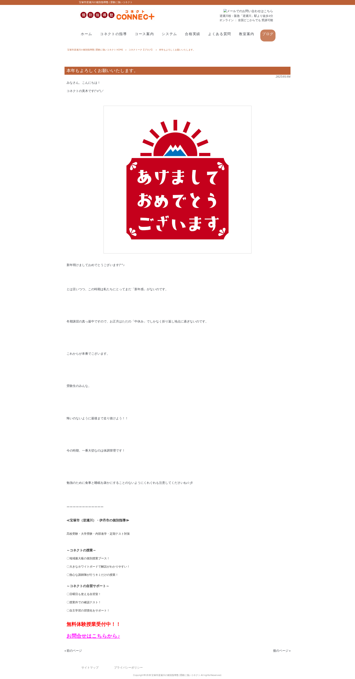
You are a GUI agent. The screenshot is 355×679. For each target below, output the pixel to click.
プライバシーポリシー (128, 667)
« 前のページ (73, 650)
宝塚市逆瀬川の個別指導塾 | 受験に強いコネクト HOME (95, 50)
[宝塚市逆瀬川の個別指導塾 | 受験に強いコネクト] (117, 19)
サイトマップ (90, 667)
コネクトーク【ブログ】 (141, 50)
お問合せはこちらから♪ (93, 636)
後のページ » (281, 650)
